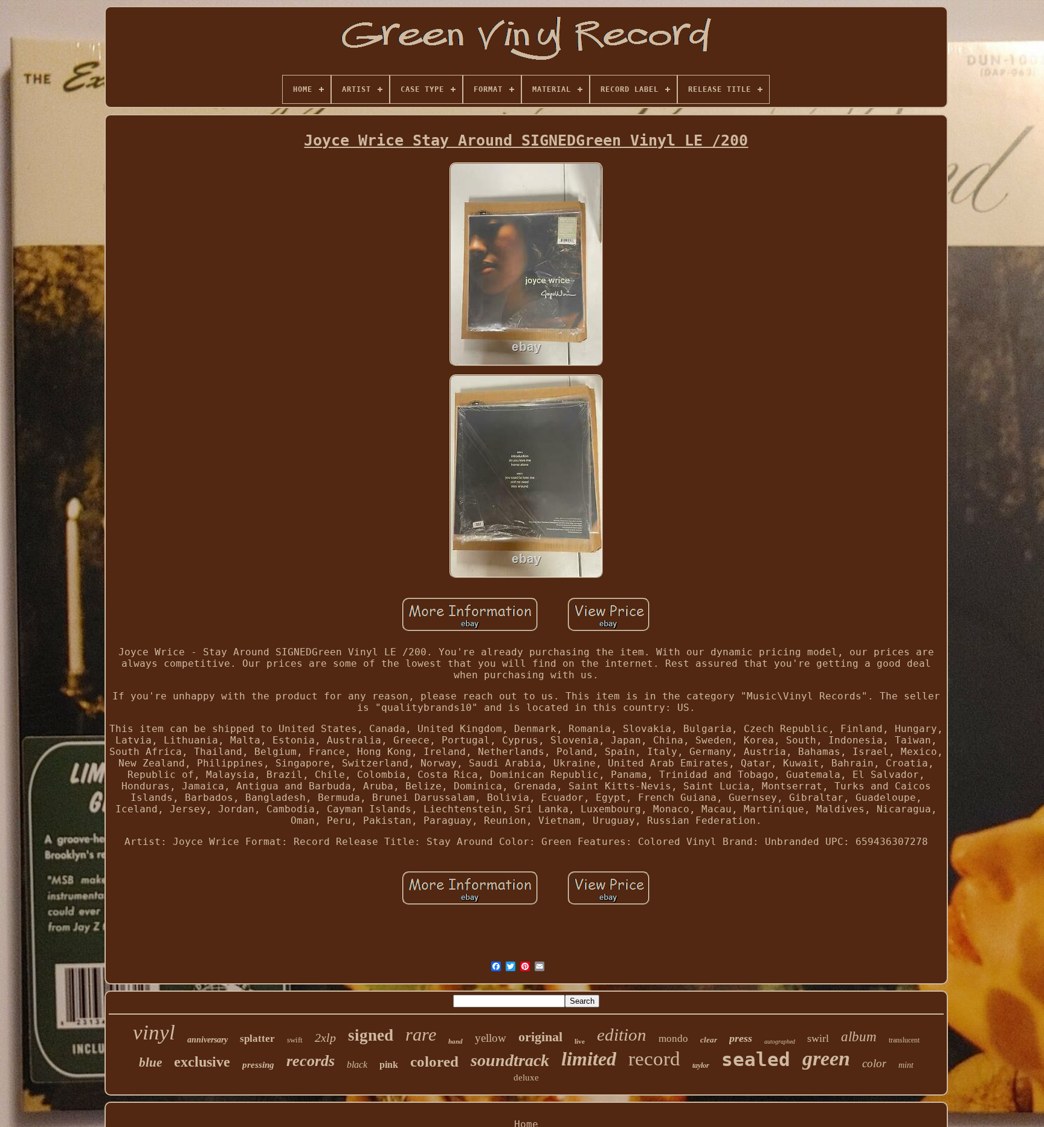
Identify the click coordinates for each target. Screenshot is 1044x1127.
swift (295, 1039)
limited (588, 1059)
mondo (673, 1038)
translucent (904, 1040)
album (859, 1036)
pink (388, 1064)
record (654, 1059)
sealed (755, 1059)
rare (420, 1034)
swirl (818, 1038)
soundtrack (510, 1060)
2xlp (325, 1037)
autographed (779, 1041)
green (826, 1058)
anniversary (207, 1039)
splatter (257, 1038)
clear (708, 1039)
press (740, 1038)
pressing (258, 1065)
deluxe (526, 1077)
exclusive (202, 1062)
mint (906, 1065)
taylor (700, 1065)
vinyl (154, 1032)
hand (455, 1041)
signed (370, 1035)
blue (150, 1062)
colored (434, 1061)
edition (621, 1034)
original (540, 1036)
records (310, 1061)
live (580, 1041)
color (874, 1063)
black (357, 1064)
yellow (490, 1038)
